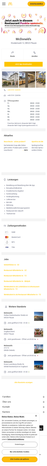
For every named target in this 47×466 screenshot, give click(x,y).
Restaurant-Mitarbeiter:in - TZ (15, 276)
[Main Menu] (4, 4)
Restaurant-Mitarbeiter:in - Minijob (17, 281)
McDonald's (8, 313)
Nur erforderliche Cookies (19, 452)
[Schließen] (36, 415)
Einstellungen (19, 444)
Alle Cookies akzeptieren (19, 459)
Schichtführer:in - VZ (11, 265)
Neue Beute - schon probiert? (15, 142)
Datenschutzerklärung (15, 439)
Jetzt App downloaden (23, 64)
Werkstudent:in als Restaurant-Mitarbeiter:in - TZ (22, 294)
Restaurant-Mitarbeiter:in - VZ (15, 270)
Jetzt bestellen (36, 4)
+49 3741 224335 (13, 90)
